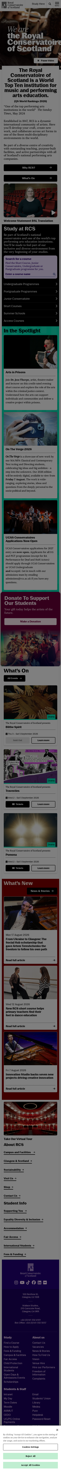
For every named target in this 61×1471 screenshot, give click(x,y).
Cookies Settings (30, 1447)
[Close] (57, 1429)
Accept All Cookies (30, 1465)
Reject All (30, 1456)
